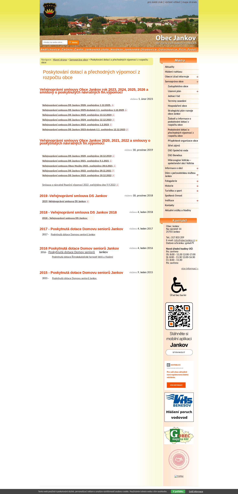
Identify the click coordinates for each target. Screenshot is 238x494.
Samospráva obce (78, 60)
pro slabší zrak (155, 2)
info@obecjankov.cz (184, 240)
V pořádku (178, 491)
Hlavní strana (60, 60)
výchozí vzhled (172, 2)
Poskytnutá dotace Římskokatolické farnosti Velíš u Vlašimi (82, 257)
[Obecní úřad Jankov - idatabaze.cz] (179, 456)
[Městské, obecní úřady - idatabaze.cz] (179, 467)
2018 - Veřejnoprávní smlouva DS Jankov (65, 218)
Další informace (196, 491)
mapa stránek (189, 2)
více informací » (189, 268)
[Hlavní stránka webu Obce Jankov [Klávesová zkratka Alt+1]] (49, 11)
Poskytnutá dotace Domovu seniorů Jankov (73, 234)
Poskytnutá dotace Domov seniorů (71, 252)
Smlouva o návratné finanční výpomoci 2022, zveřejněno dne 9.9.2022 (79, 185)
